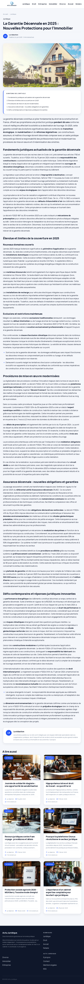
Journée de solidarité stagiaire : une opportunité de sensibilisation (21, 784)
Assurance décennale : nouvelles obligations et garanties (28, 107)
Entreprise (42, 4)
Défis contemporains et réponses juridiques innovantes (27, 110)
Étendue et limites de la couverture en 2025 (23, 100)
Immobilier (53, 4)
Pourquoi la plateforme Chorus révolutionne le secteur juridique (61, 838)
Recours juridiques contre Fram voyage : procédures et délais (20, 838)
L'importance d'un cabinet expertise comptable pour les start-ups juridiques (58, 892)
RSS (45, 969)
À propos (52, 740)
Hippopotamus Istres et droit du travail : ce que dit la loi (59, 784)
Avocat (70, 4)
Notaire (79, 4)
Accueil (5, 14)
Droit (34, 4)
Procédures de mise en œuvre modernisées (23, 104)
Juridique (26, 4)
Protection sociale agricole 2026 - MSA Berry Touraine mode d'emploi (21, 891)
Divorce (63, 4)
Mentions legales (50, 965)
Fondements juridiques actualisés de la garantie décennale (29, 97)
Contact (46, 961)
